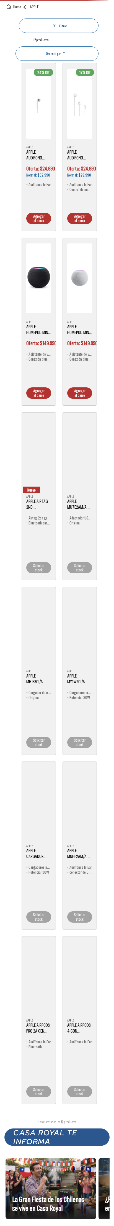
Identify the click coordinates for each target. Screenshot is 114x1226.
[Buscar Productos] (104, 49)
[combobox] (57, 49)
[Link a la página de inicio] (15, 64)
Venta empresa (50, 18)
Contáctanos (89, 18)
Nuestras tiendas (68, 18)
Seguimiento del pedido (31, 18)
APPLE (34, 63)
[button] (6, 31)
